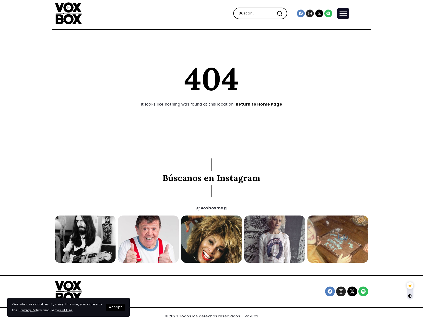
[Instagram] (310, 13)
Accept (115, 307)
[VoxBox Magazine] (68, 13)
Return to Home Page (259, 104)
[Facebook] (301, 13)
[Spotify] (328, 13)
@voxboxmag (211, 208)
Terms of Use (61, 310)
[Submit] (282, 13)
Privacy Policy (30, 310)
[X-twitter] (319, 13)
